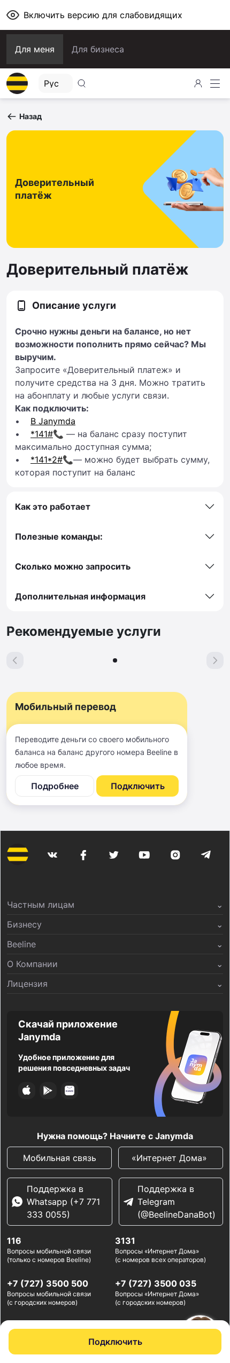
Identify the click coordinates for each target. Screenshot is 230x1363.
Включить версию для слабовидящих (103, 15)
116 (14, 1240)
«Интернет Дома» (171, 1157)
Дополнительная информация (80, 596)
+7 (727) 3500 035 (155, 1283)
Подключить (115, 1341)
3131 (125, 1240)
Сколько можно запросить (73, 566)
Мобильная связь (59, 1157)
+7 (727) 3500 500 (47, 1283)
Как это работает (52, 506)
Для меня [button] (35, 49)
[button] (24, 116)
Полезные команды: (59, 536)
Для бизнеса (98, 49)
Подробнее (55, 786)
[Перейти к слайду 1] (115, 660)
